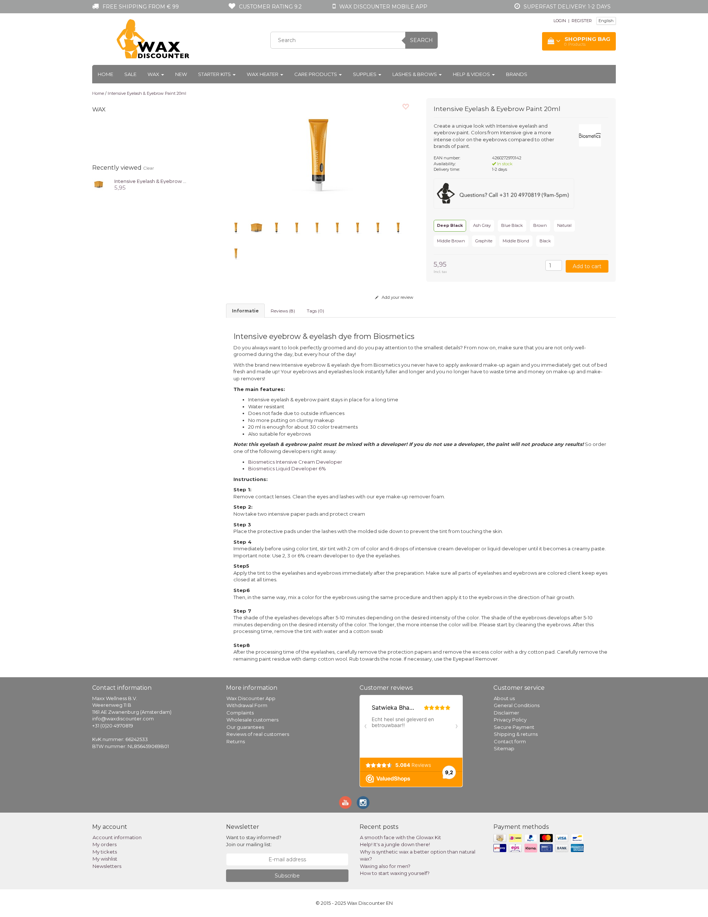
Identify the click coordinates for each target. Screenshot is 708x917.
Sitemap (504, 748)
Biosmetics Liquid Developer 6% (287, 468)
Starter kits (215, 74)
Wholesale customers (252, 720)
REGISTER (582, 20)
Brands (516, 74)
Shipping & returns (516, 734)
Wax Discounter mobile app (383, 6)
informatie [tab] (245, 311)
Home (105, 74)
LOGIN (559, 20)
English (606, 20)
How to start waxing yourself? (395, 873)
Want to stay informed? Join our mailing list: (253, 840)
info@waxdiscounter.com (123, 719)
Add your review (397, 297)
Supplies (365, 74)
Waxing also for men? (385, 866)
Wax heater (263, 74)
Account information (117, 837)
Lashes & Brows (415, 74)
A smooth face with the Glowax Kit (400, 837)
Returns (235, 741)
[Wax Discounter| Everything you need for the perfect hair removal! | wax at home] (153, 39)
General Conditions (516, 705)
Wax (154, 74)
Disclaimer (506, 713)
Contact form (510, 741)
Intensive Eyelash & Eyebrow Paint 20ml (147, 93)
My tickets (105, 852)
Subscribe (287, 875)
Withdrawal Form (246, 705)
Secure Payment (514, 727)
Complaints (240, 713)
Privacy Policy (510, 720)
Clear (148, 168)
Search (421, 40)
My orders (105, 844)
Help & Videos (472, 74)
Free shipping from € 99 (141, 6)
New (181, 74)
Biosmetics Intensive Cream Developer (295, 462)
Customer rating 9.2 (270, 6)
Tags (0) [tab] (315, 311)
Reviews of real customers (257, 734)
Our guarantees (245, 727)
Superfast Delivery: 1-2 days (567, 6)
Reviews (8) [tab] (283, 311)
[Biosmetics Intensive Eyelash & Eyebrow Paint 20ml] (98, 184)
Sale (130, 74)
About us (504, 698)
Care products (316, 74)
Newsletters (107, 866)
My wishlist (105, 859)
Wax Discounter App (250, 698)
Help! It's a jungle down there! (395, 844)
